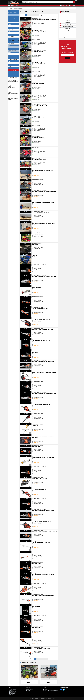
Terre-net (11, 690)
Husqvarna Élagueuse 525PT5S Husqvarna (27, 498)
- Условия (40, 698)
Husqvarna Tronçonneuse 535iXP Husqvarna (28, 221)
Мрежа (9, 61)
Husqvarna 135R (23, 604)
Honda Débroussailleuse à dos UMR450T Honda (28, 370)
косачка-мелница (11, 87)
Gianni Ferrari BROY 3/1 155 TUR (26, 147)
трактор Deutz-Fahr (67, 24)
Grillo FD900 (22, 39)
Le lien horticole (12, 693)
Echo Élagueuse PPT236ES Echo (26, 551)
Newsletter (29, 690)
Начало (11, 8)
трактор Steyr (67, 30)
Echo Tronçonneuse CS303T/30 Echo (26, 338)
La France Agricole (13, 689)
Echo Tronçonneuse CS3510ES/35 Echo (27, 402)
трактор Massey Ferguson (68, 26)
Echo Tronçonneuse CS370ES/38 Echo (27, 583)
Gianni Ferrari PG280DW (24, 92)
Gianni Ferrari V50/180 (24, 125)
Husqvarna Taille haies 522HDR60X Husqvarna (28, 381)
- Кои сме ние (53, 698)
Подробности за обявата (30, 676)
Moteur (9, 99)
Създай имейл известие (14, 73)
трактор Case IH (68, 22)
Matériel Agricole (13, 691)
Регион (9, 45)
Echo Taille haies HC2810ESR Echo (26, 211)
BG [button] (75, 0)
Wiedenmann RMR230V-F (24, 81)
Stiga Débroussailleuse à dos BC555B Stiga (28, 455)
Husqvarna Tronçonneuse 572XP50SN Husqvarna (29, 391)
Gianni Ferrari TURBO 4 (24, 28)
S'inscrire (68, 58)
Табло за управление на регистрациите (51, 690)
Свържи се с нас (30, 689)
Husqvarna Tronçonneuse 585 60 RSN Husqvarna (29, 466)
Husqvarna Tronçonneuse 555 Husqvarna (27, 168)
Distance (9, 17)
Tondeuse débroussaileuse (13, 97)
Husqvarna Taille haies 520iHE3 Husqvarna (27, 200)
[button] (9, 5)
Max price (9, 24)
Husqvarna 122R (23, 445)
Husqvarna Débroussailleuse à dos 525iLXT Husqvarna (30, 434)
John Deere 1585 (23, 114)
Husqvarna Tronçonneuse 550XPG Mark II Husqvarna (29, 349)
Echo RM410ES (23, 179)
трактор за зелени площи (13, 79)
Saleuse (9, 94)
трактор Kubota (68, 32)
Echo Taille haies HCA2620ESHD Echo (27, 540)
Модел (9, 31)
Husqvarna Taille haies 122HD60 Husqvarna (28, 572)
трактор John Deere (67, 13)
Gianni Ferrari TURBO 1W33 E (25, 158)
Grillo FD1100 (22, 71)
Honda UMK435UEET (24, 285)
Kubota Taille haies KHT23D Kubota (26, 413)
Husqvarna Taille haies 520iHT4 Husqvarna (27, 593)
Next (56, 675)
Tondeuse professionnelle (13, 98)
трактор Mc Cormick (67, 37)
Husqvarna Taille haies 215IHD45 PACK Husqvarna (29, 530)
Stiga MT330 (22, 423)
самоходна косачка (12, 80)
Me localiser (13, 18)
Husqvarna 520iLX (23, 296)
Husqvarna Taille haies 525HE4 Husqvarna (27, 328)
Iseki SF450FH (22, 243)
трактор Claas (67, 20)
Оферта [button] (16, 5)
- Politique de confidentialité (46, 698)
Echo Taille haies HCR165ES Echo (26, 636)
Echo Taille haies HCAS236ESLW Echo (27, 647)
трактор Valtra (67, 28)
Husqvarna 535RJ (23, 625)
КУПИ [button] (12, 5)
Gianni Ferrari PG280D (24, 232)
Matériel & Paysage (13, 692)
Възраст (9, 35)
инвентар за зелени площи (18, 8)
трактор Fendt (67, 18)
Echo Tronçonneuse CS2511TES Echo (27, 317)
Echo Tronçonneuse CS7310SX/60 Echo (27, 615)
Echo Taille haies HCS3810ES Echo (26, 306)
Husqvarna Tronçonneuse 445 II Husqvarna (27, 508)
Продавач (9, 52)
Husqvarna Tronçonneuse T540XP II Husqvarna (28, 189)
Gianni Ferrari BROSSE (24, 49)
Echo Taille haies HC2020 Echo (25, 487)
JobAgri (46, 689)
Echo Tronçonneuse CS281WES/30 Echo (27, 519)
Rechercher (14, 70)
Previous (22, 675)
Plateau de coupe (11, 95)
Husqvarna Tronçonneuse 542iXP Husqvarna (28, 360)
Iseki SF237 (22, 253)
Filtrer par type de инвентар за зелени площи (12, 13)
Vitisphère (11, 694)
